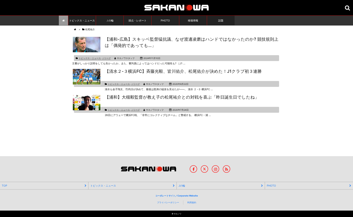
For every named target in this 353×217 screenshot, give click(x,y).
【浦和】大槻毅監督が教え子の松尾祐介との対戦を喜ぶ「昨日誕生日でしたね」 (182, 97)
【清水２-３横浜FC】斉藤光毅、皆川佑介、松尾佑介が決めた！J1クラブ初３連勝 (183, 71)
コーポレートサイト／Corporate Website (176, 195)
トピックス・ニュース (90, 58)
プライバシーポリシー (168, 202)
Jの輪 (182, 185)
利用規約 (191, 202)
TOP (4, 185)
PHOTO (271, 185)
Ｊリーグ (106, 58)
